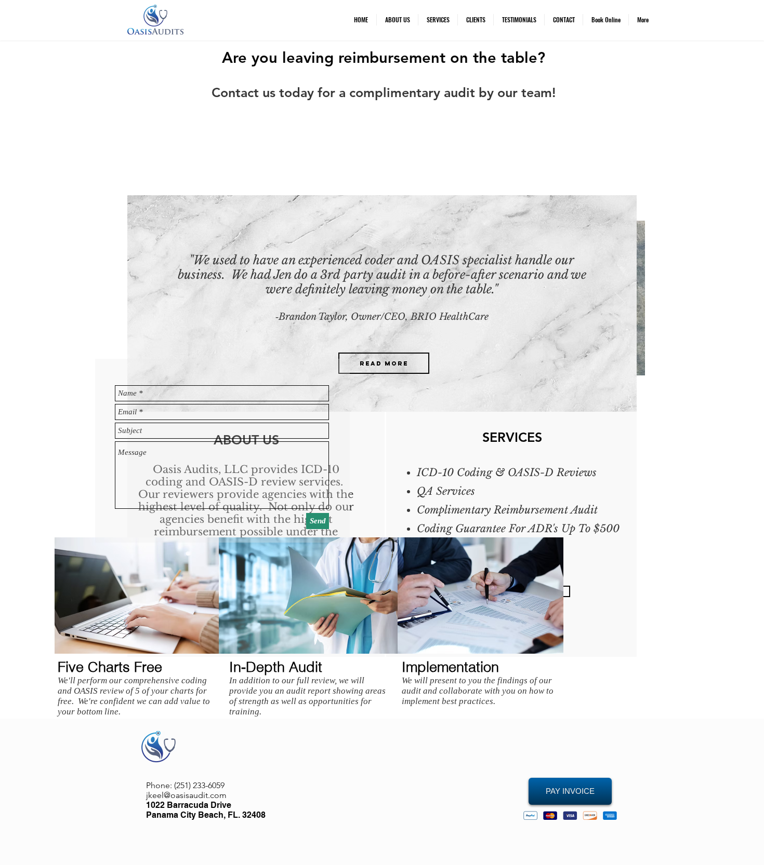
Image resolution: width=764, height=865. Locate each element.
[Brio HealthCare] (374, 398)
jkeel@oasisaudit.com (186, 795)
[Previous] (144, 303)
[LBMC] (388, 398)
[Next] (620, 303)
